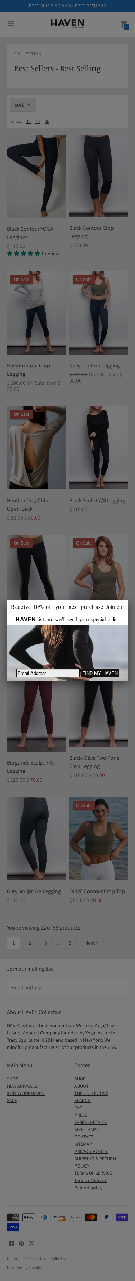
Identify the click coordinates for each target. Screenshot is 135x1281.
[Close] (128, 600)
